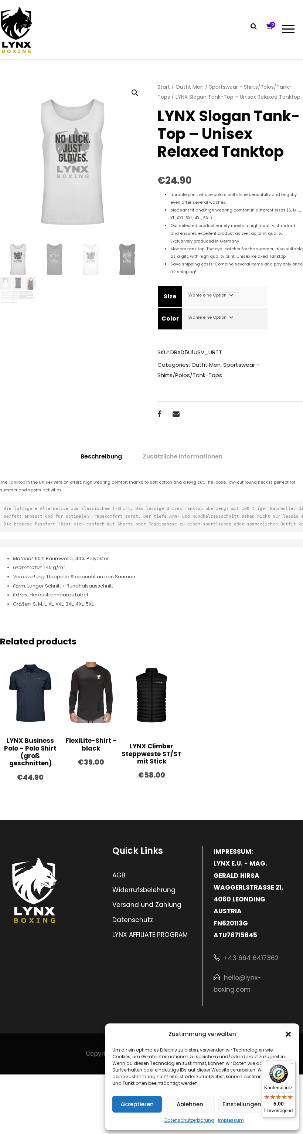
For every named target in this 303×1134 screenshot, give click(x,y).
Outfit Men (190, 87)
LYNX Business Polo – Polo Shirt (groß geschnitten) (30, 752)
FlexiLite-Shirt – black (91, 744)
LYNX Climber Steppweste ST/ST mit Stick (151, 754)
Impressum (231, 1120)
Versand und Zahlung (146, 904)
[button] (288, 1034)
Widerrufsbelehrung (144, 890)
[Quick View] (15, 712)
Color (170, 318)
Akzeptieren (137, 1104)
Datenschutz (132, 919)
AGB (118, 875)
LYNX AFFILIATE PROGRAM (150, 934)
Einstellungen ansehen (255, 1104)
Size (170, 296)
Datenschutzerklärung (189, 1120)
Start (163, 87)
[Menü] (291, 1064)
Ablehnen (190, 1104)
